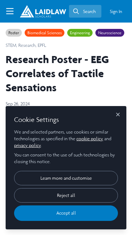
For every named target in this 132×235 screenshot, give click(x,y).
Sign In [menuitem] (116, 11)
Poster (13, 32)
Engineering (80, 32)
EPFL (42, 45)
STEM (11, 45)
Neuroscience (109, 32)
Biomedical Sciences (44, 32)
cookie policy (89, 139)
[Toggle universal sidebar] (10, 11)
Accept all (66, 213)
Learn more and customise (66, 178)
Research (27, 45)
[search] (85, 11)
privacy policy (27, 145)
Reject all (66, 195)
